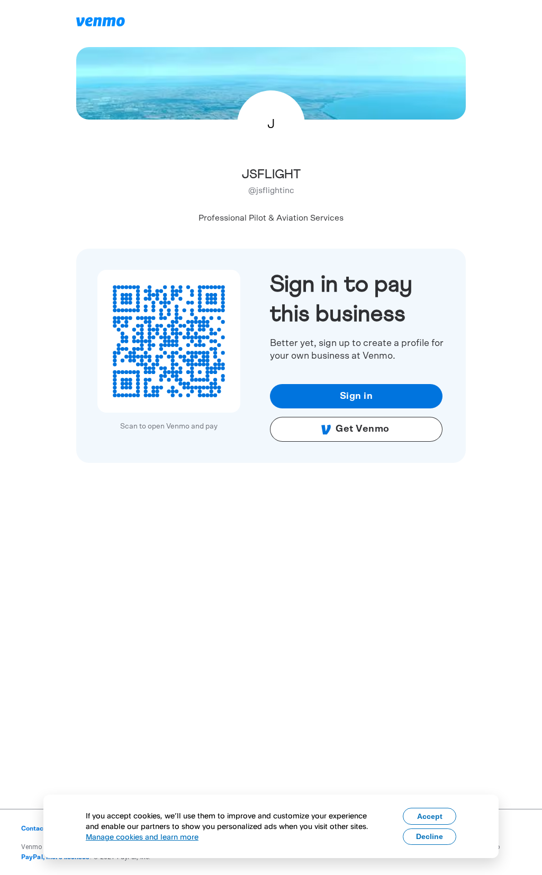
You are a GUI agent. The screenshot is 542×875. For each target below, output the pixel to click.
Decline (429, 836)
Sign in (356, 396)
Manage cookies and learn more (142, 836)
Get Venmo (363, 429)
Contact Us (38, 828)
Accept (429, 816)
